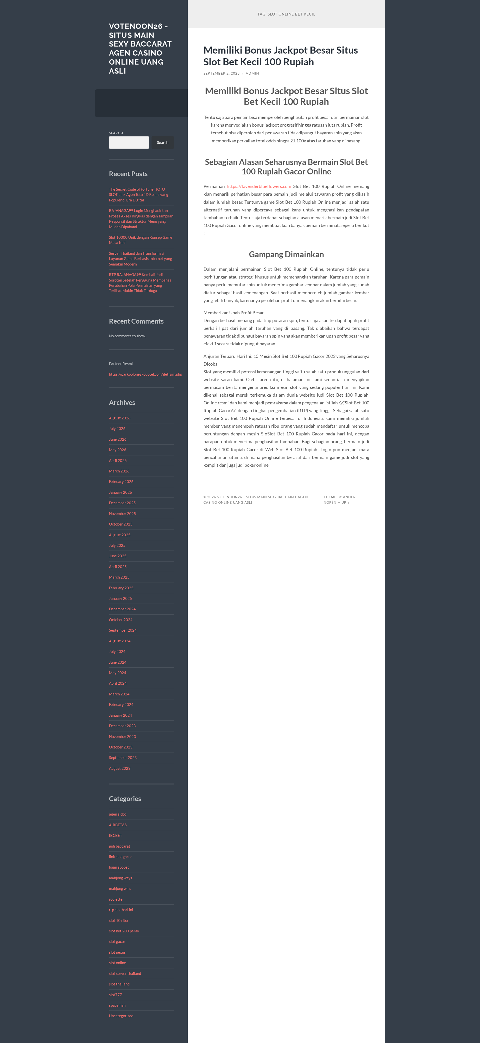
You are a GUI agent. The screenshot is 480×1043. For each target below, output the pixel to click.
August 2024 (119, 641)
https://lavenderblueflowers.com (259, 186)
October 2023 (120, 747)
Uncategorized (121, 1015)
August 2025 (119, 535)
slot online (117, 962)
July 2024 (117, 651)
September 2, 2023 (222, 73)
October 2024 (120, 619)
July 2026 (117, 428)
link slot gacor (120, 856)
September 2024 (123, 630)
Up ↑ (346, 502)
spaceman (117, 1005)
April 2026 (118, 460)
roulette (115, 899)
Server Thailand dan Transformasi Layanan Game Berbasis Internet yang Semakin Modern (140, 258)
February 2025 (121, 588)
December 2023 (122, 725)
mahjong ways (120, 878)
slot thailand (119, 984)
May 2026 (117, 449)
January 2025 (120, 598)
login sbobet (119, 867)
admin (252, 73)
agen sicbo (117, 814)
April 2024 (118, 683)
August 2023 (119, 768)
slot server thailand (125, 973)
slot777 (115, 994)
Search (116, 133)
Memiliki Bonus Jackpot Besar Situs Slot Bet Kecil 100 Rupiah (281, 55)
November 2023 (122, 736)
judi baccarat (119, 846)
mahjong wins (120, 888)
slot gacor (117, 941)
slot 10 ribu (118, 920)
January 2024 (120, 715)
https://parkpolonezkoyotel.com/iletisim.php (145, 374)
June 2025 (117, 556)
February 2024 (121, 704)
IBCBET (115, 835)
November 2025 (122, 513)
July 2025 (117, 545)
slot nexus (117, 952)
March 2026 (119, 471)
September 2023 (123, 757)
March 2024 (119, 694)
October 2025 (120, 524)
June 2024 (117, 662)
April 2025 (118, 566)
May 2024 (117, 672)
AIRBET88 (118, 825)
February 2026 (121, 481)
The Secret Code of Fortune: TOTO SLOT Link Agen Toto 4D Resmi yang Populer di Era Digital (138, 194)
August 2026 (119, 418)
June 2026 (117, 439)
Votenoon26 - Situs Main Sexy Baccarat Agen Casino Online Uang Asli (140, 48)
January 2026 (120, 492)
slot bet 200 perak (124, 931)
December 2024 (122, 609)
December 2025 (122, 502)
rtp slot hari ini (121, 909)
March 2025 (119, 577)
